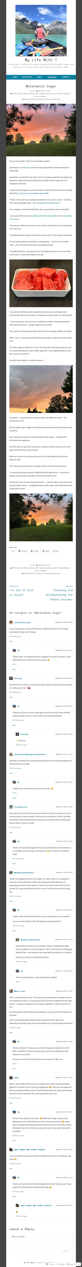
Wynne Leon (19, 991)
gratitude (30, 94)
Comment (66, 1251)
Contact (65, 77)
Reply (10, 641)
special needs (55, 99)
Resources (52, 77)
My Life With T (41, 59)
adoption (19, 94)
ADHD (14, 94)
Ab (33, 91)
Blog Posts (27, 77)
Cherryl (18, 678)
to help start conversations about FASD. (33, 193)
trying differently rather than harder (43, 216)
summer (37, 96)
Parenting (48, 94)
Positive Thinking (57, 94)
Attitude (26, 99)
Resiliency (67, 94)
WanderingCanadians (24, 872)
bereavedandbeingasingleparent (30, 754)
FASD (25, 94)
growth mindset (39, 94)
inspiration (40, 99)
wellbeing (43, 96)
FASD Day (33, 99)
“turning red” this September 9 (48, 203)
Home (15, 77)
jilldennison (20, 807)
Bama (16, 1077)
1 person (18, 636)
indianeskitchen (22, 622)
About (39, 77)
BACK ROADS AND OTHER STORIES (29, 1149)
